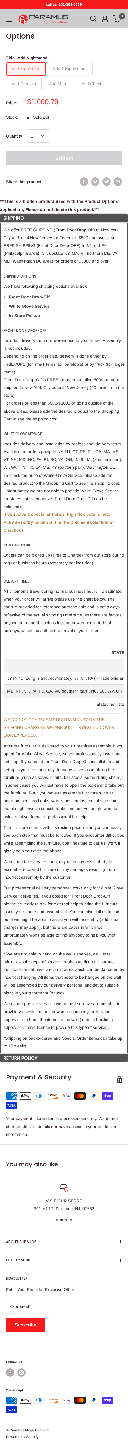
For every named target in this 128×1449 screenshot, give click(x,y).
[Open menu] (9, 19)
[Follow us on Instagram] (21, 1372)
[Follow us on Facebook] (10, 1372)
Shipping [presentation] (14, 218)
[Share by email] (118, 181)
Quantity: (15, 136)
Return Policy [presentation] (20, 1058)
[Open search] (93, 19)
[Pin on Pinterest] (95, 181)
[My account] (105, 19)
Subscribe (25, 1324)
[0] (117, 18)
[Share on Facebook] (84, 181)
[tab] (64, 217)
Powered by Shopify (22, 1437)
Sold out (64, 158)
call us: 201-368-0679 (64, 4)
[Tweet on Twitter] (106, 181)
